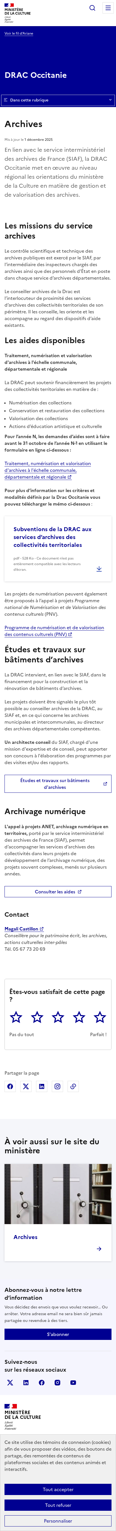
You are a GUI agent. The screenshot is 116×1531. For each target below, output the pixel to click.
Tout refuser (58, 1505)
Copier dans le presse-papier (73, 1086)
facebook (41, 1382)
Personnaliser (58, 1521)
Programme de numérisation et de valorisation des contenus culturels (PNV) (54, 631)
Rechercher (92, 7)
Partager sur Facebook (10, 1086)
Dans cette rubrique (29, 100)
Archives (25, 1237)
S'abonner (58, 1334)
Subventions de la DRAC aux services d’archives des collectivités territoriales (53, 537)
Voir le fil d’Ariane (19, 33)
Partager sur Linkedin (41, 1086)
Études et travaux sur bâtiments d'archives (55, 784)
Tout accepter (58, 1489)
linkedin (26, 1382)
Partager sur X (26, 1086)
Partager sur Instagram (57, 1086)
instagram (57, 1382)
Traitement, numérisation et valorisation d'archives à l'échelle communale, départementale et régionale (48, 470)
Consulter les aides (55, 891)
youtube (73, 1382)
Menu (108, 7)
